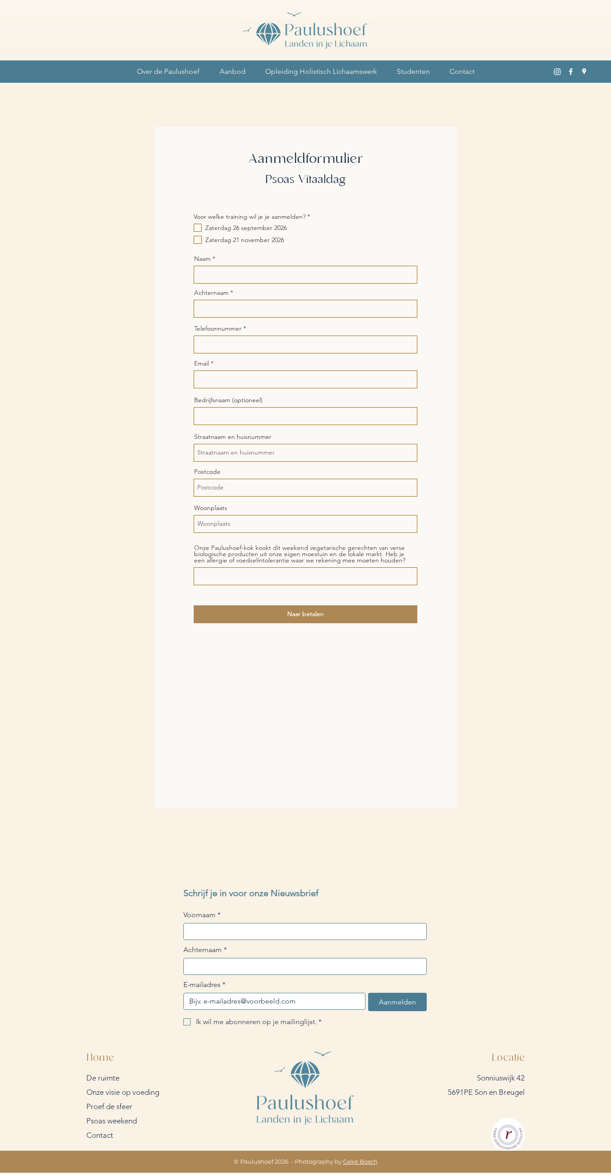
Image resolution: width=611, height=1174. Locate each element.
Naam (202, 258)
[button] (168, 71)
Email (201, 363)
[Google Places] (584, 71)
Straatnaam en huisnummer (233, 437)
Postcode (207, 471)
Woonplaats (210, 508)
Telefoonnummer (218, 328)
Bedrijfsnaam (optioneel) (228, 400)
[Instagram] (557, 71)
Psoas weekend (111, 1120)
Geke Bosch (360, 1161)
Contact (99, 1135)
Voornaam (202, 914)
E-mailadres (204, 984)
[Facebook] (570, 71)
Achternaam (211, 292)
